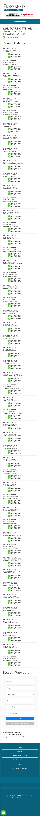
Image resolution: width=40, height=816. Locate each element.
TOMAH (5, 176)
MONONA (6, 523)
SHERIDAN (6, 64)
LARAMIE (6, 126)
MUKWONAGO (8, 548)
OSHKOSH (6, 460)
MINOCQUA (7, 510)
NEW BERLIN (7, 425)
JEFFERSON (7, 660)
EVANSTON (6, 101)
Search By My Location (21, 723)
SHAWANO (6, 288)
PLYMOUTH (7, 351)
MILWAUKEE (7, 498)
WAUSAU (6, 214)
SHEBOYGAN (7, 301)
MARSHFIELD (7, 598)
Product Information (20, 755)
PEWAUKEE (7, 473)
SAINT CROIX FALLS (10, 263)
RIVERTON (6, 139)
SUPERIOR (6, 326)
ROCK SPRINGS (8, 51)
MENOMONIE (7, 610)
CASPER (6, 151)
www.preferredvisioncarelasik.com (15, 737)
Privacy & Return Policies (20, 798)
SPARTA (5, 313)
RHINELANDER (8, 388)
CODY (5, 89)
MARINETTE (7, 585)
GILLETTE (6, 114)
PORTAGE (6, 363)
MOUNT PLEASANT (9, 535)
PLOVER (6, 338)
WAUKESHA (7, 201)
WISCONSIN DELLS (9, 251)
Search (20, 718)
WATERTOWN (7, 189)
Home (20, 747)
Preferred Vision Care (27, 796)
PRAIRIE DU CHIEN (9, 376)
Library (20, 764)
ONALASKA (7, 448)
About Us (20, 751)
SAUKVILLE (7, 276)
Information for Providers (20, 768)
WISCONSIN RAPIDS (9, 164)
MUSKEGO (6, 560)
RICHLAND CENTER (9, 413)
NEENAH (6, 573)
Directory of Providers (20, 760)
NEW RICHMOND (8, 436)
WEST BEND (7, 226)
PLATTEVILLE (7, 485)
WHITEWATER (7, 238)
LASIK (20, 773)
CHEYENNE (6, 76)
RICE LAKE (6, 401)
